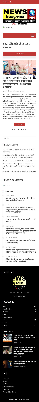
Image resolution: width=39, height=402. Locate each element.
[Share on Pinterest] (23, 130)
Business (5, 312)
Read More (19, 124)
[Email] (25, 130)
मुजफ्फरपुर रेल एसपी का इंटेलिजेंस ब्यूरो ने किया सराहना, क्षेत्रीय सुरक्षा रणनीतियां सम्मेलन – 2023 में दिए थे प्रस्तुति (17, 82)
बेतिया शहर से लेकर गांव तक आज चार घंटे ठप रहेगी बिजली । (17, 161)
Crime (18, 91)
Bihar (6, 91)
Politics (5, 325)
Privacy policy (7, 389)
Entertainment (7, 317)
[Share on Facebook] (19, 130)
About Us (6, 378)
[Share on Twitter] (21, 130)
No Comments (19, 57)
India (22, 91)
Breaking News (12, 91)
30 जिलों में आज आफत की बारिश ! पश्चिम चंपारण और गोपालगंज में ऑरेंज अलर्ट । (20, 199)
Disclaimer (6, 384)
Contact (5, 381)
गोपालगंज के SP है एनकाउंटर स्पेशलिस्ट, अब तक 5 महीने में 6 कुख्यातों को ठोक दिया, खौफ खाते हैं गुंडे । (21, 251)
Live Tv (5, 322)
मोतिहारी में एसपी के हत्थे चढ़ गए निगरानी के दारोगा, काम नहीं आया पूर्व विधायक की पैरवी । (20, 260)
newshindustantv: (8, 386)
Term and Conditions (9, 392)
